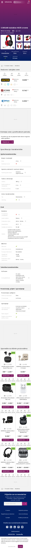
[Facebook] (7, 527)
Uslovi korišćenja (23, 514)
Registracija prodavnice (7, 514)
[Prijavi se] (24, 503)
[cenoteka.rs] (19, 534)
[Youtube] (22, 527)
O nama (8, 510)
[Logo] (8, 2)
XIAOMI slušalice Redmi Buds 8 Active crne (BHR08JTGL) (23, 431)
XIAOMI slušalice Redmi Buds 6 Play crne (8, 367)
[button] (15, 82)
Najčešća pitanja (23, 510)
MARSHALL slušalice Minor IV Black (8, 431)
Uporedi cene (6, 375)
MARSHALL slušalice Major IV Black (8, 463)
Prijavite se (6, 142)
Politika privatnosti (23, 517)
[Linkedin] (15, 527)
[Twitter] (11, 527)
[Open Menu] (2, 2)
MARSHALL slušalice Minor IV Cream (23, 367)
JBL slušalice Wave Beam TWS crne (7, 398)
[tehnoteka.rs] (11, 534)
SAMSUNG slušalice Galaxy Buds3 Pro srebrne (23, 463)
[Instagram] (18, 527)
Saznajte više (11, 546)
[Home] (2, 66)
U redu (20, 546)
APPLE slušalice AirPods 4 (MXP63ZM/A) (23, 398)
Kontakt (8, 517)
